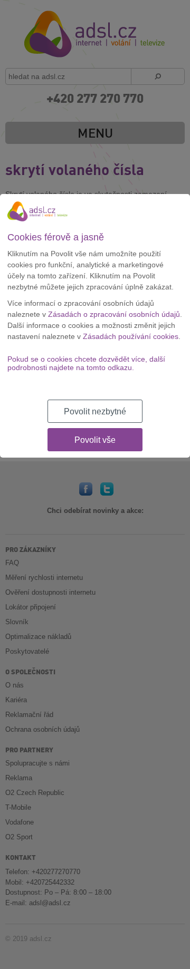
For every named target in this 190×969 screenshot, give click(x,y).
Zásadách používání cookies (130, 336)
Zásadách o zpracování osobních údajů (114, 314)
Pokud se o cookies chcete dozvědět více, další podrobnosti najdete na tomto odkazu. (86, 363)
